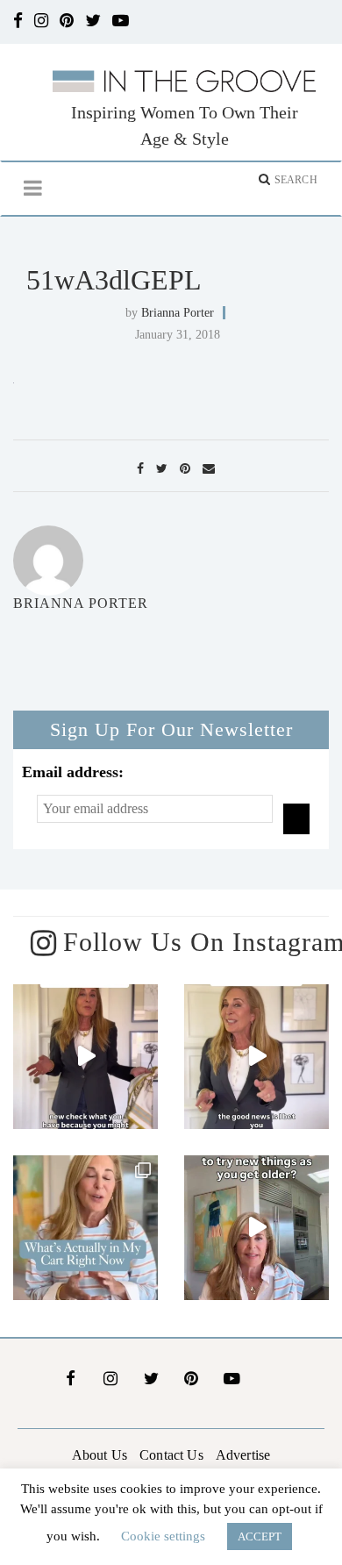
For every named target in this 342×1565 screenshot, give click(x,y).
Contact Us (171, 1454)
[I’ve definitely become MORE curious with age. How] (256, 1227)
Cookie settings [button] (163, 1536)
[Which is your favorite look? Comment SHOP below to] (85, 1056)
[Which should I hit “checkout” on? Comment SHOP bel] (85, 1227)
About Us (99, 1454)
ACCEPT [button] (259, 1536)
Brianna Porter (177, 312)
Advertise (243, 1454)
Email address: (73, 772)
